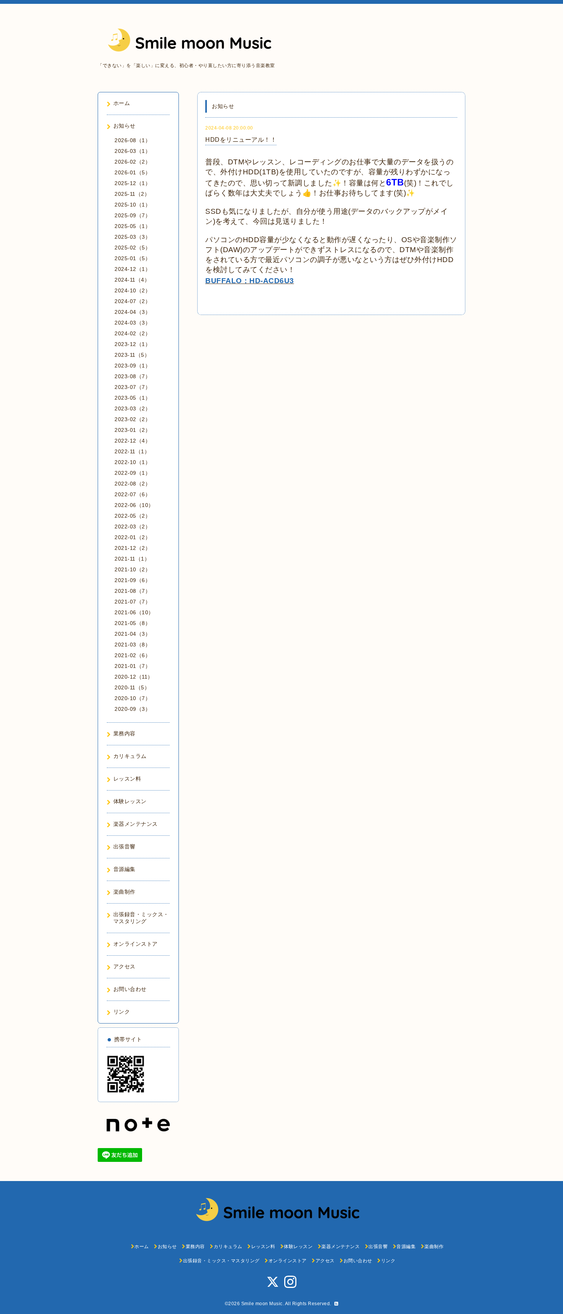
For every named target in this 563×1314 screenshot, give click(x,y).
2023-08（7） (133, 376)
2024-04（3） (133, 312)
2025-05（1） (133, 226)
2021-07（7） (133, 602)
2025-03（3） (133, 237)
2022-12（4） (133, 441)
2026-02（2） (133, 162)
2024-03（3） (133, 323)
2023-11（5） (132, 355)
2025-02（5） (133, 247)
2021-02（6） (133, 655)
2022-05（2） (133, 516)
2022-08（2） (133, 484)
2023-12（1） (133, 344)
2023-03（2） (133, 408)
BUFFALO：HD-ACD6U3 (249, 281)
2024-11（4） (132, 280)
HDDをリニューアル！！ (241, 139)
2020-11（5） (132, 687)
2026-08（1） (133, 140)
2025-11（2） (132, 194)
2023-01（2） (133, 430)
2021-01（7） (133, 666)
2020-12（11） (134, 677)
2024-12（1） (133, 269)
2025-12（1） (133, 183)
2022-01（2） (133, 537)
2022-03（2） (133, 526)
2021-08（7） (133, 591)
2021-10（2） (133, 569)
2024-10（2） (133, 290)
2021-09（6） (133, 580)
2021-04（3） (133, 634)
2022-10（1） (133, 462)
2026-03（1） (133, 151)
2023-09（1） (133, 366)
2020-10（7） (133, 698)
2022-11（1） (132, 451)
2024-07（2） (133, 301)
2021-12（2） (133, 548)
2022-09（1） (133, 473)
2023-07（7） (133, 387)
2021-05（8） (133, 623)
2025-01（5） (133, 258)
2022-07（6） (133, 494)
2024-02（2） (133, 333)
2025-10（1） (133, 205)
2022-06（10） (134, 505)
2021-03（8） (133, 644)
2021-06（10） (134, 612)
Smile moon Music (262, 1303)
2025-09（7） (133, 215)
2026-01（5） (133, 172)
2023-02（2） (133, 419)
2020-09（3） (133, 709)
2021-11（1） (132, 559)
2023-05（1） (133, 398)
